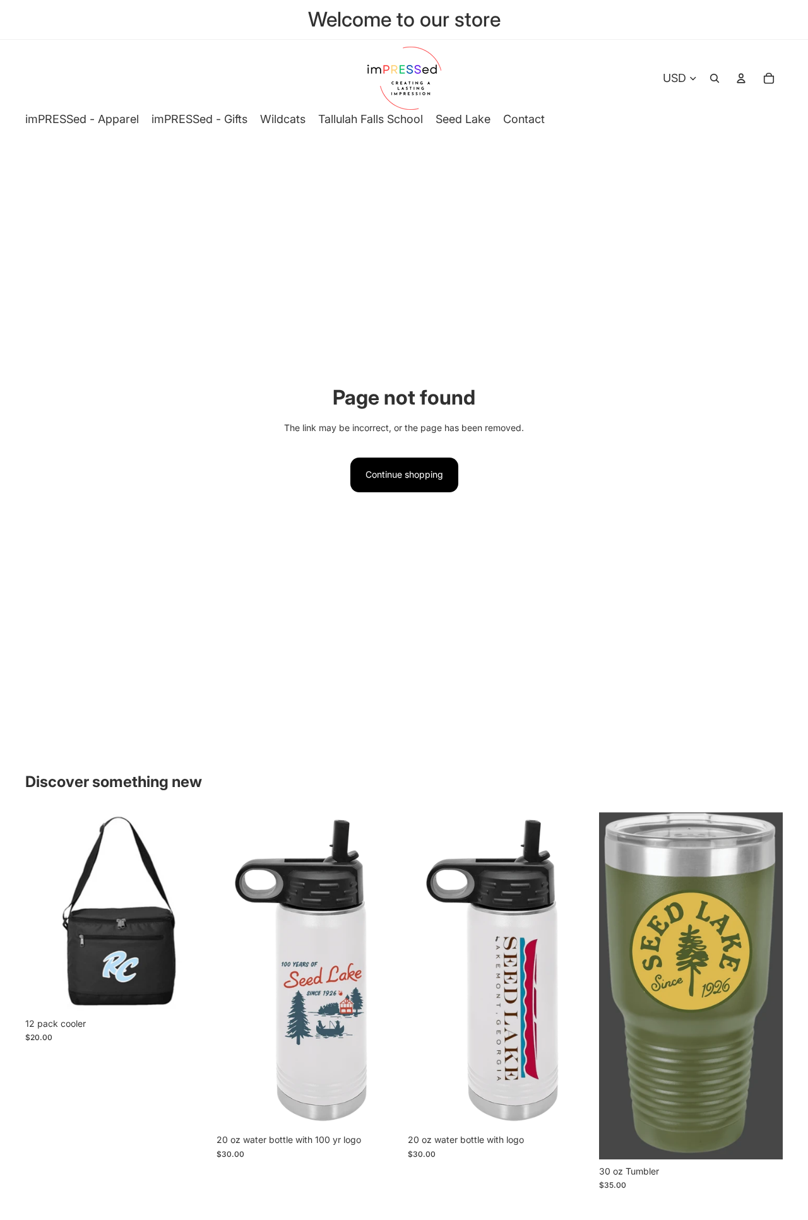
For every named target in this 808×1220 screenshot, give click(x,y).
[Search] (714, 78)
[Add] (189, 992)
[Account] (741, 78)
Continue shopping (404, 474)
